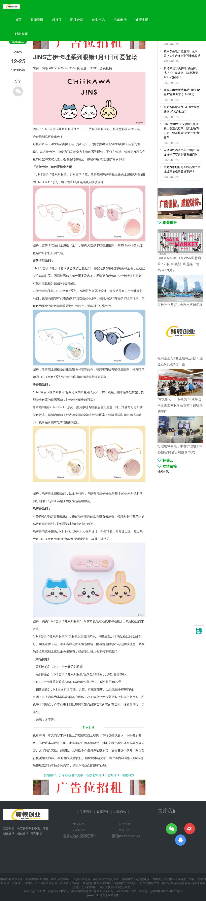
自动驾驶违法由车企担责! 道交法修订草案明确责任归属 (181, 152)
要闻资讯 (36, 19)
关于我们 (86, 811)
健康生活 (141, 19)
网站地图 (113, 895)
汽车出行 (120, 19)
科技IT (56, 19)
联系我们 (103, 811)
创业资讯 (98, 19)
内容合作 (119, 811)
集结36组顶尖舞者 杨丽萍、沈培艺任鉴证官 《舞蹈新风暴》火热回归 (181, 72)
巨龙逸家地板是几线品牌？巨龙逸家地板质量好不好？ (182, 169)
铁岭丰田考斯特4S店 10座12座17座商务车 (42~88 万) (182, 92)
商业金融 (76, 19)
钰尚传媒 (163, 471)
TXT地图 (99, 895)
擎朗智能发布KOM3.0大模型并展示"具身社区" (181, 109)
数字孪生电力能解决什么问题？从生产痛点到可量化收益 (182, 53)
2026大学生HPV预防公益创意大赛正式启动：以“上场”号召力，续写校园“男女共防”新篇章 (182, 130)
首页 (18, 19)
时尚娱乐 (21, 33)
